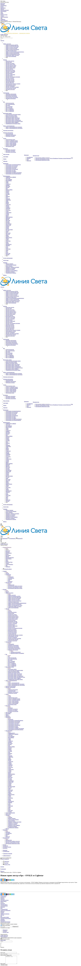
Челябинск (3, 19)
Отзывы (2, 912)
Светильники (11, 644)
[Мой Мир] (5, 880)
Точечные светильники (6, 918)
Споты (9, 696)
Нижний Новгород (10, 557)
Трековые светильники (16, 652)
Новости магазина (6, 925)
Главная (7, 573)
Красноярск (3, 7)
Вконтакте (7, 861)
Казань (2, 6)
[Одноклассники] (3, 880)
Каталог (7, 591)
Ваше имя (3, 952)
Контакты (3, 907)
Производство (11, 584)
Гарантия (2, 899)
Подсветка (10, 707)
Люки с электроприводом (13, 682)
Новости (2, 897)
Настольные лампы (12, 669)
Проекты (2, 911)
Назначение (10, 719)
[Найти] (1, 39)
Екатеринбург (4, 5)
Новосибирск (3, 11)
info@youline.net (4, 20)
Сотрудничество (4, 905)
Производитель (11, 733)
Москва (2, 9)
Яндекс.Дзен (7, 864)
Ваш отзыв (3, 963)
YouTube (6, 863)
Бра (9, 656)
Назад (7, 548)
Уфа (1, 18)
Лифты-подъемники (5, 913)
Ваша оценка (3, 955)
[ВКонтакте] (1, 880)
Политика (3, 903)
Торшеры (10, 817)
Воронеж (2, 4)
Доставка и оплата (4, 900)
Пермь (2, 13)
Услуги (2, 902)
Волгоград (3, 3)
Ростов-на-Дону (4, 14)
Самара (2, 15)
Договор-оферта (4, 904)
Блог (2, 908)
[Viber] (8, 880)
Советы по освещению (5, 910)
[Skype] (12, 880)
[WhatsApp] (10, 880)
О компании (10, 576)
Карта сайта (3, 940)
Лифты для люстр (12, 595)
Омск (2, 12)
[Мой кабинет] (1, 524)
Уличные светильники (13, 689)
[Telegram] (13, 880)
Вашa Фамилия (4, 954)
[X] (6, 880)
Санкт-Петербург (4, 17)
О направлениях (4, 909)
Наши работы (3, 901)
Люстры (10, 611)
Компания (8, 832)
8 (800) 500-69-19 (4, 34)
